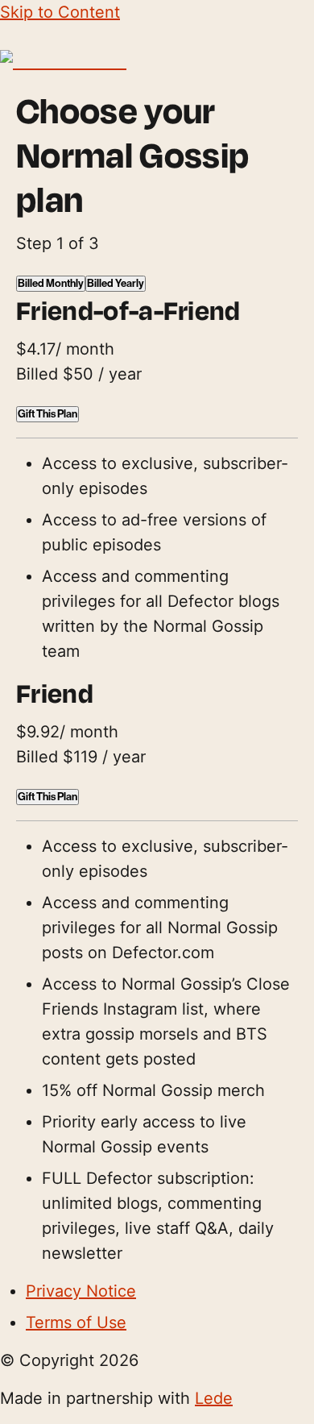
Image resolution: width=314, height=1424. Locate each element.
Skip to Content (60, 12)
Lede (214, 1398)
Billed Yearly (115, 283)
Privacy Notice (81, 1291)
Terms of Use (76, 1322)
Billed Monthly (51, 283)
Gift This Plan (47, 414)
